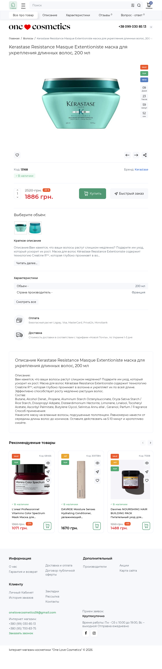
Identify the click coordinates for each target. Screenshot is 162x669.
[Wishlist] (17, 155)
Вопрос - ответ (133, 15)
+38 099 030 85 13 (132, 26)
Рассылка (52, 596)
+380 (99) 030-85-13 (22, 624)
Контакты (52, 601)
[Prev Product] (127, 155)
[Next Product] (136, 155)
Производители (95, 566)
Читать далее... (26, 263)
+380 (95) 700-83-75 (22, 628)
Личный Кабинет (21, 592)
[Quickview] (48, 463)
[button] (143, 443)
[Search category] (133, 5)
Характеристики (78, 15)
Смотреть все (26, 302)
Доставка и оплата (58, 565)
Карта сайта (128, 570)
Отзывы (105, 15)
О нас (13, 566)
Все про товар (23, 15)
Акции (124, 565)
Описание (49, 15)
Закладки (52, 591)
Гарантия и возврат (23, 572)
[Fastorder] (48, 471)
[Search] (139, 5)
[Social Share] (144, 155)
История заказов (21, 597)
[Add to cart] (47, 526)
